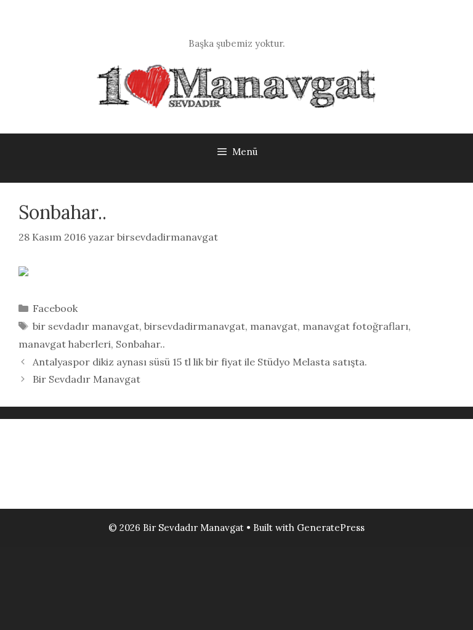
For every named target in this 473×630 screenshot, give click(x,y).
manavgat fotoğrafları (355, 326)
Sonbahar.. (140, 344)
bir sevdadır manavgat (86, 326)
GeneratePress (331, 527)
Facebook (55, 308)
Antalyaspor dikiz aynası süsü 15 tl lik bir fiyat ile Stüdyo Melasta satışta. (200, 362)
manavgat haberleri (64, 344)
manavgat (273, 326)
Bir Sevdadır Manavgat (86, 379)
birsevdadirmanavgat (194, 326)
